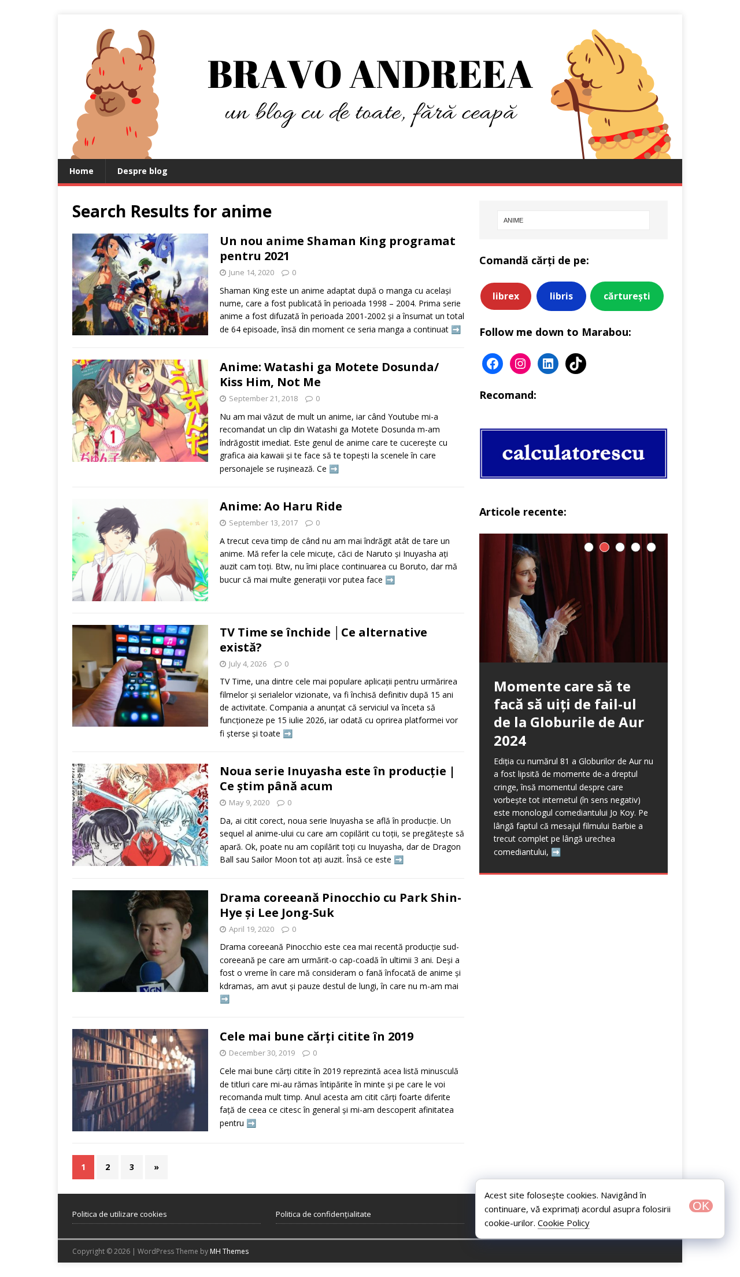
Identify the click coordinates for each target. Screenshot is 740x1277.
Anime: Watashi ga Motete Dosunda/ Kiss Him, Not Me (329, 374)
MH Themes (229, 1251)
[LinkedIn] (548, 363)
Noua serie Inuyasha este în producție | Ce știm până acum (338, 778)
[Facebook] (492, 363)
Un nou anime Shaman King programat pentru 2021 (338, 248)
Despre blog (142, 170)
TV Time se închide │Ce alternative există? (323, 639)
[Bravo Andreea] (370, 152)
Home (81, 170)
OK (701, 1206)
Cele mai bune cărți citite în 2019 (316, 1036)
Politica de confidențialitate (323, 1214)
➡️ (456, 329)
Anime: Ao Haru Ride (281, 506)
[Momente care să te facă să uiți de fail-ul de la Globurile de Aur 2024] (573, 598)
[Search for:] (573, 220)
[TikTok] (575, 363)
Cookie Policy (564, 1222)
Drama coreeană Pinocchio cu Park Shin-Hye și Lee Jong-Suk (340, 905)
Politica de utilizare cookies (119, 1214)
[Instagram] (520, 363)
